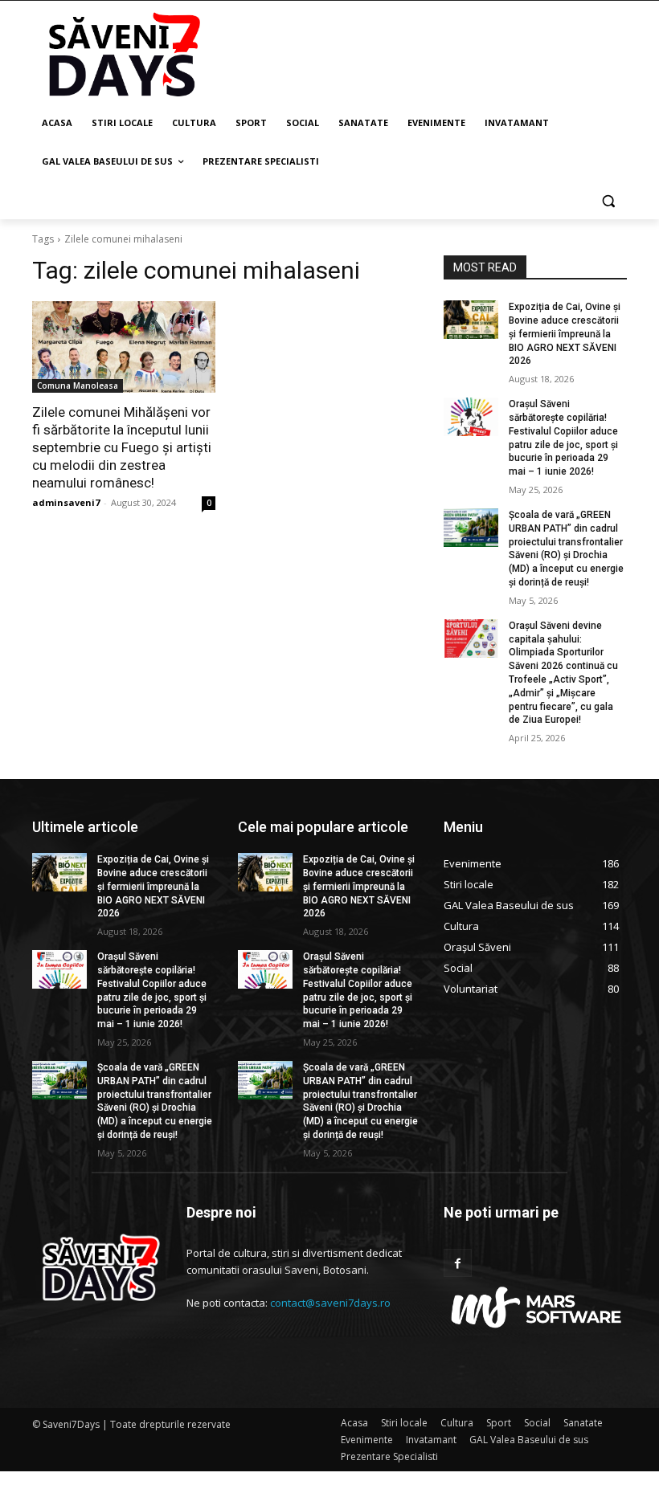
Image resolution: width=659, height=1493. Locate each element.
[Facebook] (458, 1263)
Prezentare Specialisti (389, 1456)
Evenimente (367, 1439)
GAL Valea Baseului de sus (528, 1439)
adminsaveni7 (66, 502)
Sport (498, 1423)
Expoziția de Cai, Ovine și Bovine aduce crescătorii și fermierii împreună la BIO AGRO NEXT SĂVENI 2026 (564, 333)
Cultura (456, 1423)
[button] (608, 200)
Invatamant (431, 1439)
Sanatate (583, 1423)
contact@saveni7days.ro (330, 1302)
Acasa (354, 1423)
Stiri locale (404, 1423)
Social (537, 1423)
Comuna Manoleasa (77, 385)
